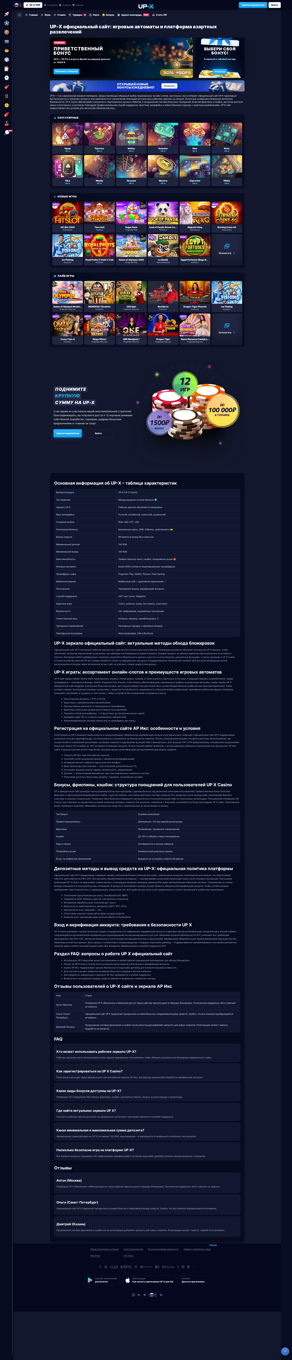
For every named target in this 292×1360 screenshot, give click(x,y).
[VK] (138, 1295)
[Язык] (152, 1295)
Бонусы (110, 15)
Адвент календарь (134, 15)
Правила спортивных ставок (197, 1249)
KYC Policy (129, 1255)
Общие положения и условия (104, 1249)
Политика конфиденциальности (163, 1249)
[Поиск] (19, 14)
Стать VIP (161, 15)
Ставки (61, 15)
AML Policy (95, 1255)
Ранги (96, 15)
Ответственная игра (133, 1249)
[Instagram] (133, 1295)
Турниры (79, 15)
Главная (33, 15)
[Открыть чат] (285, 1351)
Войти (274, 5)
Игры (47, 15)
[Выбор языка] (17, 5)
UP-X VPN (35, 5)
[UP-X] (146, 6)
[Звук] (161, 1295)
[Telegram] (144, 1295)
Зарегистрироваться (253, 5)
